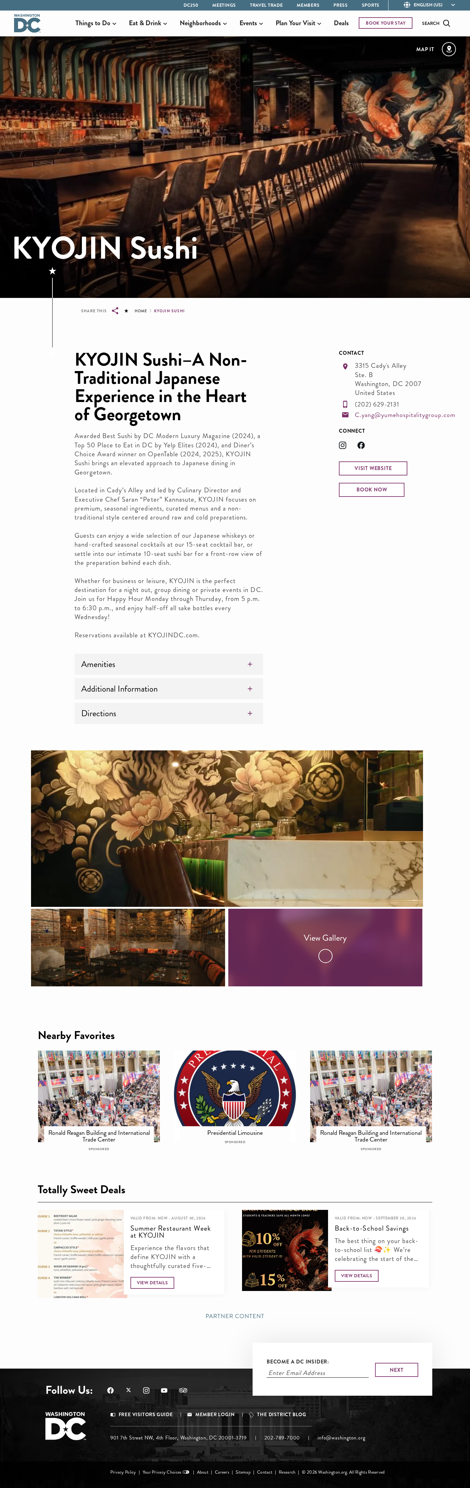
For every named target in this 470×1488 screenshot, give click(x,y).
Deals (341, 23)
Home (141, 311)
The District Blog (281, 1414)
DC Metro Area (239, 1128)
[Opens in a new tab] (348, 447)
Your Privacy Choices (162, 1472)
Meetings (224, 5)
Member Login (215, 1414)
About (202, 1472)
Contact (264, 1472)
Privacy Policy (123, 1472)
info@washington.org (341, 1437)
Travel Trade (266, 5)
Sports (371, 5)
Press (340, 5)
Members (308, 5)
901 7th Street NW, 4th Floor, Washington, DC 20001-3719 (178, 1437)
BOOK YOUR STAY (386, 23)
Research (287, 1472)
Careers (222, 1472)
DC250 (191, 5)
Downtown (103, 1128)
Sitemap (243, 1472)
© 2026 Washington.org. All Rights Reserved (343, 1472)
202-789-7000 (282, 1437)
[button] (373, 468)
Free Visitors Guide (146, 1414)
